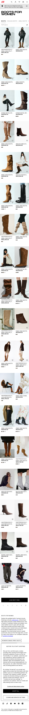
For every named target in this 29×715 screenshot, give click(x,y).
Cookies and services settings (15, 697)
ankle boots (15, 620)
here (21, 7)
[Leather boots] (7, 384)
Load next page (14, 600)
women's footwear (8, 636)
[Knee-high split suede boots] (7, 37)
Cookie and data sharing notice (15, 686)
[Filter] (27, 25)
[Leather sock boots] (7, 510)
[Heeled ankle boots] (22, 132)
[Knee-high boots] (22, 37)
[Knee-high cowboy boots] (22, 384)
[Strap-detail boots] (7, 101)
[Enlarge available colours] (2, 54)
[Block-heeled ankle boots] (22, 479)
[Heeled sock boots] (7, 479)
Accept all (15, 691)
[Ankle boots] (22, 70)
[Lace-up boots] (7, 574)
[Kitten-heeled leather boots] (22, 510)
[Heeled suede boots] (22, 163)
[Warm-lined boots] (7, 543)
